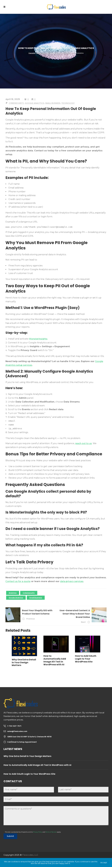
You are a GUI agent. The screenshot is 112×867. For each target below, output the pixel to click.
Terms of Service (51, 832)
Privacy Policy (37, 832)
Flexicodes (32, 53)
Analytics (13, 593)
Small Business (52, 103)
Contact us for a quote (17, 581)
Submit (10, 836)
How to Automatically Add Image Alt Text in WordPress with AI (37, 765)
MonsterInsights (38, 338)
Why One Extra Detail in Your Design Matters (27, 756)
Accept (103, 862)
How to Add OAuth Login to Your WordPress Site (29, 773)
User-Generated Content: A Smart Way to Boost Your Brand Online (75, 614)
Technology (68, 103)
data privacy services (71, 581)
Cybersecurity (40, 53)
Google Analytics (34, 103)
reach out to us (83, 443)
